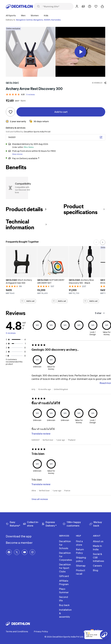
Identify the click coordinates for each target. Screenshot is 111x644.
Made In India (97, 547)
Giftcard (64, 576)
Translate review (41, 433)
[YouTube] (24, 552)
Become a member (19, 542)
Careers (97, 565)
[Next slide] (102, 242)
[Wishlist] (96, 6)
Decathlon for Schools (65, 545)
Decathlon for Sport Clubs (65, 568)
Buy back (64, 605)
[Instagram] (32, 552)
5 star (98, 313)
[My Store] (83, 6)
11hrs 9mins (29, 147)
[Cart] (102, 6)
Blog (95, 570)
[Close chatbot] (85, 632)
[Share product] (105, 82)
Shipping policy (81, 559)
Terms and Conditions (17, 631)
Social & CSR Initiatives (98, 557)
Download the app (19, 536)
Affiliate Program (64, 582)
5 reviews (30, 94)
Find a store (79, 543)
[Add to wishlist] (10, 111)
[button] (11, 15)
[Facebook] (9, 552)
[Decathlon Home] (19, 6)
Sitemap (80, 565)
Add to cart (30, 301)
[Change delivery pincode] (101, 137)
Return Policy (80, 551)
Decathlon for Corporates (65, 556)
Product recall (80, 572)
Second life (63, 599)
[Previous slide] (96, 242)
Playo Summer (64, 590)
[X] (17, 552)
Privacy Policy (41, 631)
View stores (17, 154)
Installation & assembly (65, 613)
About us (98, 541)
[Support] (89, 6)
